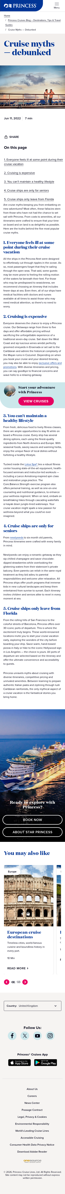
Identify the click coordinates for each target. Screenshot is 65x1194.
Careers (32, 1096)
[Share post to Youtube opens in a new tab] (37, 1035)
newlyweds (17, 537)
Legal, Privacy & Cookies (32, 1117)
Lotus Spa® (31, 464)
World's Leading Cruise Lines (32, 1131)
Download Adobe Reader (32, 1152)
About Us (32, 1089)
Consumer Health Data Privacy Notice (32, 1145)
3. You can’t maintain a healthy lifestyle (29, 181)
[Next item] (25, 982)
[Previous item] (6, 982)
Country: (12, 1005)
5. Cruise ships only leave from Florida (29, 199)
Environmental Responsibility (32, 1124)
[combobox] (38, 1006)
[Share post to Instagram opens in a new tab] (50, 1035)
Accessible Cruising (32, 1138)
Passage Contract (32, 1110)
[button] (32, 150)
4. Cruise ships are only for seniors (26, 190)
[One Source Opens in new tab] (32, 1162)
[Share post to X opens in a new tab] (24, 1035)
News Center (32, 1103)
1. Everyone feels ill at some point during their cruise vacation (33, 161)
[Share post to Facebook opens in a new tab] (12, 1035)
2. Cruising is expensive (19, 173)
